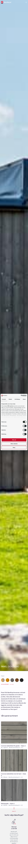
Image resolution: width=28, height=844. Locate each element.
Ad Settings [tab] (17, 399)
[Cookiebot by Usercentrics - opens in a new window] (21, 395)
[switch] (25, 426)
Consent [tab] (4, 399)
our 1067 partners (9, 405)
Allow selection (14, 443)
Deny (14, 447)
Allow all (14, 439)
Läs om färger (5, 684)
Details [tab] (10, 399)
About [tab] (24, 399)
